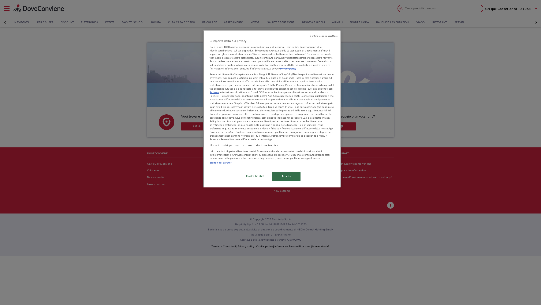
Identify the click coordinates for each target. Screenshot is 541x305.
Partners (214, 92)
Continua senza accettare (323, 35)
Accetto (286, 176)
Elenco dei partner (220, 162)
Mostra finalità (255, 176)
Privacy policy (288, 68)
